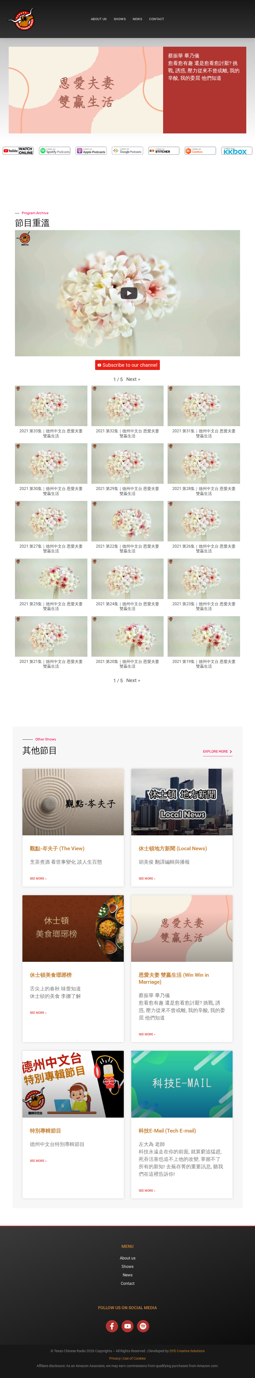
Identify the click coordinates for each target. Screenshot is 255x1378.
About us (99, 19)
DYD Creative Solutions (187, 1351)
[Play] (129, 293)
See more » (38, 878)
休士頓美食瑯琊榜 (51, 975)
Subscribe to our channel (130, 365)
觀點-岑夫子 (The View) (57, 848)
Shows (120, 19)
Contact (156, 19)
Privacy (115, 1358)
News (137, 19)
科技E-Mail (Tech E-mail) (167, 1131)
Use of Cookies (134, 1358)
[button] (133, 379)
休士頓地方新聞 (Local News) (173, 848)
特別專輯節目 (45, 1131)
